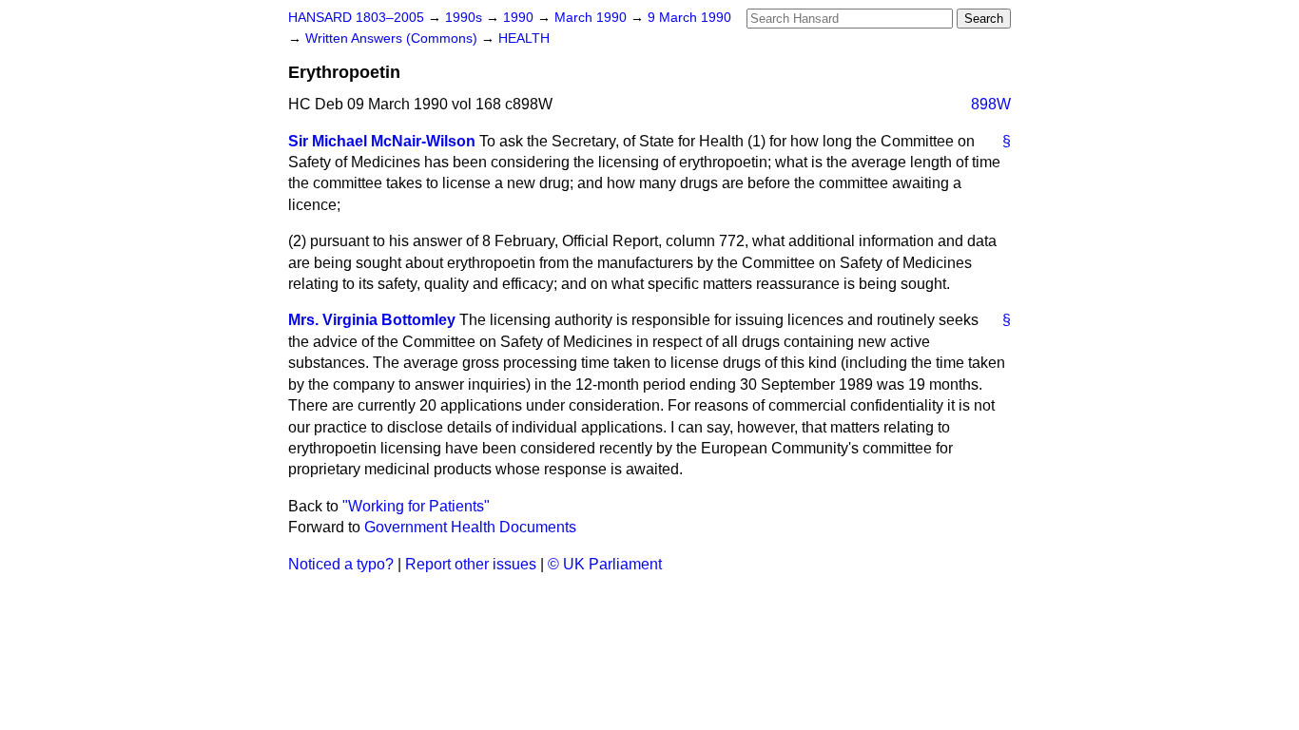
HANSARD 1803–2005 (356, 17)
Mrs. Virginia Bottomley (372, 320)
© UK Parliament (605, 564)
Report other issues (470, 564)
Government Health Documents (470, 527)
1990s (465, 17)
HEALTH (524, 38)
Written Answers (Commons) (393, 38)
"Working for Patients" (416, 506)
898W (991, 104)
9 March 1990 (689, 17)
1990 (520, 17)
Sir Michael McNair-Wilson (381, 141)
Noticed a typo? (341, 564)
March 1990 (592, 17)
